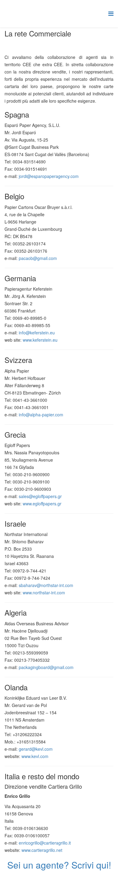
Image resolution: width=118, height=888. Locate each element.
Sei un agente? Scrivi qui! (59, 864)
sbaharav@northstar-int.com (46, 585)
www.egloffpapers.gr (42, 503)
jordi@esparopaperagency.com (49, 176)
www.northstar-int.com (44, 592)
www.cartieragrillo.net (41, 850)
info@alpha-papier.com (41, 415)
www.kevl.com (34, 756)
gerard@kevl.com (36, 749)
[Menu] (110, 13)
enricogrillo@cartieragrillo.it (45, 843)
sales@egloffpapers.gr (40, 496)
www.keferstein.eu (40, 340)
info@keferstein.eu (37, 333)
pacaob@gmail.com (38, 258)
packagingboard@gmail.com (46, 667)
